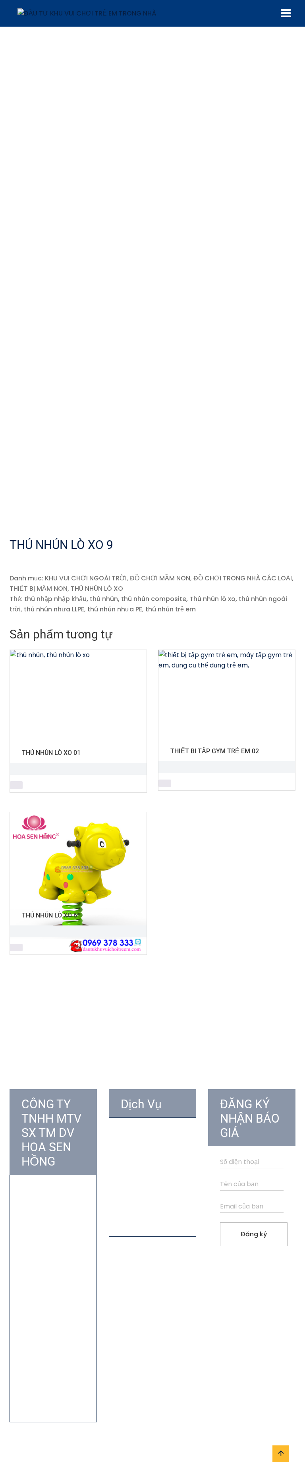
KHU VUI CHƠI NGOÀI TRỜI (86, 578)
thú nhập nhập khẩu (55, 598)
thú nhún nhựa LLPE (54, 609)
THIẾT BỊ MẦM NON (39, 588)
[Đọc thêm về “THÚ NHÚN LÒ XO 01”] (16, 785)
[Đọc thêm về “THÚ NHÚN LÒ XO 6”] (16, 948)
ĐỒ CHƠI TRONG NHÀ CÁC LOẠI (242, 578)
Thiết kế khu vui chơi (152, 1163)
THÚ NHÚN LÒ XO (97, 588)
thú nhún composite (153, 598)
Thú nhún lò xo (212, 598)
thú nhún (104, 598)
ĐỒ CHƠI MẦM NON (160, 578)
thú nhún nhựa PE (114, 609)
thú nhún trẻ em (170, 609)
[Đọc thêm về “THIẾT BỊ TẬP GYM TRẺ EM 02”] (164, 783)
